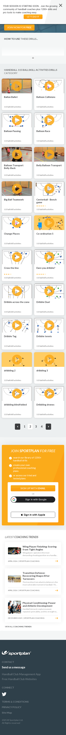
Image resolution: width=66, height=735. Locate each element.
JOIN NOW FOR (19, 27)
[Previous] (17, 427)
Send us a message (13, 667)
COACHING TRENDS (22, 626)
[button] (33, 515)
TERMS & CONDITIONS (15, 701)
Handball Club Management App (21, 674)
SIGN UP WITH (33, 488)
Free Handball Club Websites (19, 679)
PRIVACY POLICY (11, 707)
